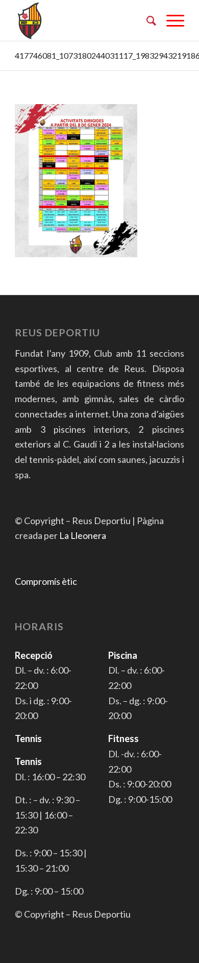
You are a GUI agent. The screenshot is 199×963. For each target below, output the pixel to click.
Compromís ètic (46, 581)
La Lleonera (82, 535)
